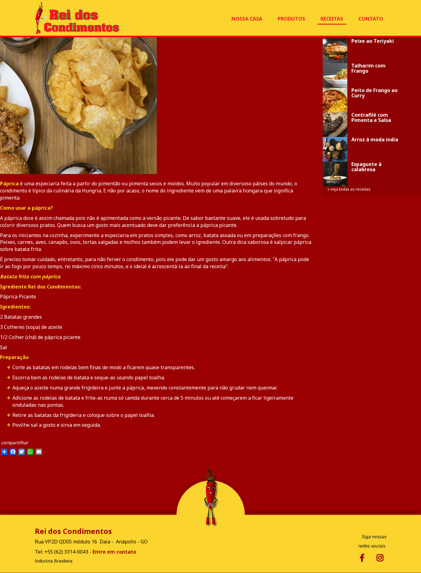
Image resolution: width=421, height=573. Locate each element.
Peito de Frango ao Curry (374, 93)
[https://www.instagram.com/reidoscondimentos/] (363, 557)
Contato (370, 18)
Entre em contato (114, 551)
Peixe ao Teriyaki (372, 41)
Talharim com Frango (368, 68)
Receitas (332, 18)
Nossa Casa (246, 18)
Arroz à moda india (374, 139)
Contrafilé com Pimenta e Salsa (371, 117)
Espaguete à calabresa (366, 167)
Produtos (291, 18)
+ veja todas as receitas (348, 189)
